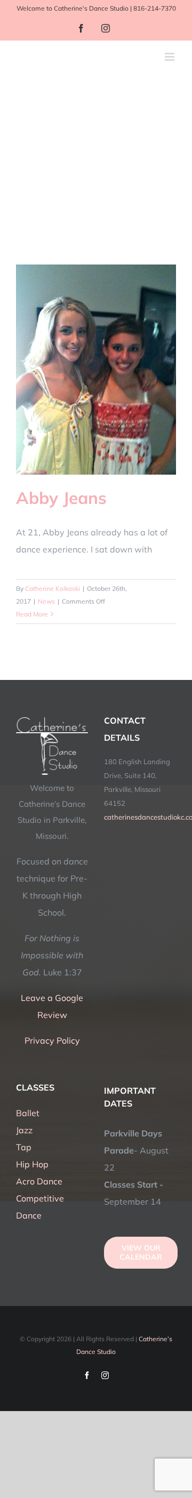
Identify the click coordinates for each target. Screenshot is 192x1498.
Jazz (24, 1130)
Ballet (27, 1113)
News (46, 601)
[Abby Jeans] (96, 369)
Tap (23, 1147)
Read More (32, 614)
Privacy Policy (52, 1040)
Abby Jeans (61, 497)
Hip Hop (32, 1164)
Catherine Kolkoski (52, 588)
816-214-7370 (154, 8)
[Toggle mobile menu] (170, 56)
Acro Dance (39, 1181)
